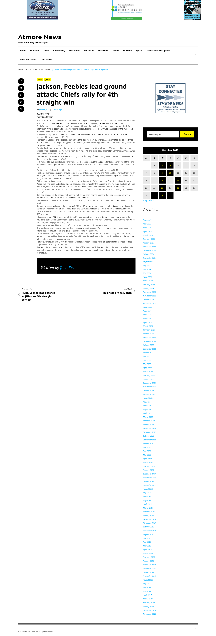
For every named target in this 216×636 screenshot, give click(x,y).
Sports (139, 50)
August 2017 (148, 580)
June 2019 (147, 496)
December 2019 (149, 474)
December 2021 (149, 383)
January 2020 (148, 470)
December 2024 (149, 246)
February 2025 (149, 239)
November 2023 (149, 296)
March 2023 (148, 326)
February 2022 (149, 375)
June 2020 (147, 451)
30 (162, 195)
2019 (27, 69)
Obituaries (74, 50)
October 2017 (148, 572)
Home (23, 50)
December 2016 (149, 610)
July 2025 (146, 220)
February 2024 (149, 284)
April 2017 (147, 595)
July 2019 (146, 493)
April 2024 (147, 277)
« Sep (145, 200)
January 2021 (148, 424)
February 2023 (149, 330)
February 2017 (149, 602)
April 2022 (147, 368)
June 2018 (147, 542)
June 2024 (147, 269)
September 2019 (149, 485)
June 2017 (147, 587)
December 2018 (149, 519)
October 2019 (148, 481)
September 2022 (149, 349)
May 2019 (147, 500)
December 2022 (149, 337)
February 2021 (149, 421)
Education (89, 50)
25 (178, 188)
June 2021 (147, 405)
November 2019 (149, 477)
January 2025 (148, 243)
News (46, 50)
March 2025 (148, 235)
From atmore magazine (158, 50)
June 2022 (147, 360)
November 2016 (149, 614)
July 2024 (146, 265)
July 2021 (146, 402)
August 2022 (148, 352)
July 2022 (146, 356)
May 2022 (147, 364)
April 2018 (147, 549)
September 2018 (149, 530)
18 (178, 180)
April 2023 (147, 322)
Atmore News (39, 37)
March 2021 (148, 417)
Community (59, 50)
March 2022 (148, 371)
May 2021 (147, 409)
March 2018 (148, 553)
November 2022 (149, 341)
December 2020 (149, 428)
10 (170, 173)
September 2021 (149, 394)
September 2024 (149, 258)
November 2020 (149, 432)
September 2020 (149, 440)
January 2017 (148, 606)
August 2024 (148, 262)
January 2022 (148, 379)
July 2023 (146, 311)
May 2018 (147, 546)
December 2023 (149, 292)
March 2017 (148, 599)
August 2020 (148, 443)
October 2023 (148, 299)
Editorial (127, 50)
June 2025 (147, 224)
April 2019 (147, 504)
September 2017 (149, 576)
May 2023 (147, 318)
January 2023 (148, 334)
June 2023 (147, 314)
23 (162, 188)
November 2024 (149, 250)
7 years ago (57, 109)
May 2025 (147, 227)
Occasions (103, 50)
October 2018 (148, 527)
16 (42, 69)
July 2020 (146, 447)
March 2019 (148, 508)
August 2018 (148, 534)
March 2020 (148, 462)
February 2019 (149, 511)
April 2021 (147, 413)
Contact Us (46, 59)
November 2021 (149, 386)
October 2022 (148, 345)
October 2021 (148, 390)
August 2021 (148, 398)
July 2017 (146, 583)
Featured (34, 50)
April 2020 (147, 458)
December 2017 (149, 565)
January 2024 (148, 288)
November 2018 (149, 523)
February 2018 (149, 557)
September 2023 (149, 303)
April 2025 (147, 231)
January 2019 (148, 515)
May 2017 (147, 591)
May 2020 (147, 455)
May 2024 (147, 273)
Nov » (151, 200)
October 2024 (148, 254)
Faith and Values (28, 59)
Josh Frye (43, 109)
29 (155, 195)
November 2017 (149, 568)
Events (115, 50)
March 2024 (148, 280)
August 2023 (148, 307)
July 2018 (146, 538)
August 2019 (148, 489)
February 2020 (149, 466)
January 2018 (148, 561)
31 (170, 195)
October (35, 69)
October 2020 (148, 436)
